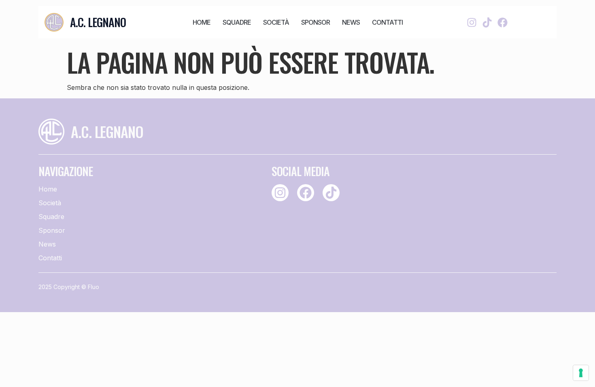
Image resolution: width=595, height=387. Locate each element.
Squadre (237, 22)
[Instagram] (472, 22)
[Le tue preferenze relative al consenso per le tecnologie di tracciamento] (581, 373)
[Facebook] (502, 22)
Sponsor (315, 22)
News (351, 22)
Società (276, 22)
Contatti (387, 22)
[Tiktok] (487, 22)
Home (201, 22)
